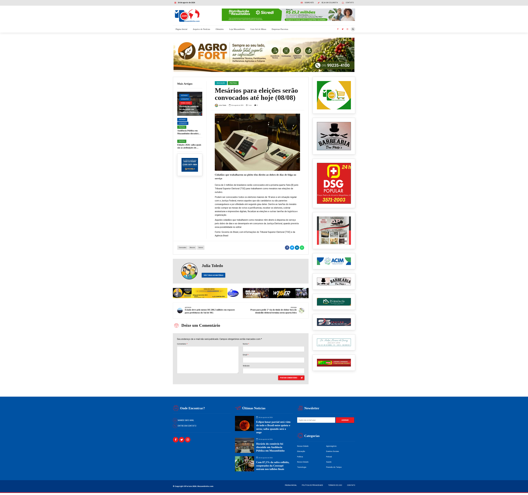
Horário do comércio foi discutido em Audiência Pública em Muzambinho (270, 447)
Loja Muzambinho (237, 29)
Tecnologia (301, 467)
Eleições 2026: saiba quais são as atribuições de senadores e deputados (189, 148)
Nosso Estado (303, 462)
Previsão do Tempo (334, 467)
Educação (221, 83)
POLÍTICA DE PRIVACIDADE (312, 485)
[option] (257, 142)
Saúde (328, 462)
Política (182, 127)
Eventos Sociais (332, 451)
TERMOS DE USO (335, 485)
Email (245, 355)
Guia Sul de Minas (258, 29)
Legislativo (185, 99)
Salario (201, 247)
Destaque (184, 95)
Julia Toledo (222, 105)
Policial (329, 457)
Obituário (220, 29)
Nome (246, 344)
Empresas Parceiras (280, 29)
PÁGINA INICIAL (291, 485)
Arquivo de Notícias (201, 29)
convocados (182, 247)
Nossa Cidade (185, 103)
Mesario (192, 247)
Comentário (182, 344)
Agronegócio (331, 446)
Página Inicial (181, 29)
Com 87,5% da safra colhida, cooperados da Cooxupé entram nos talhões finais (272, 466)
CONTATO (351, 485)
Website (246, 366)
